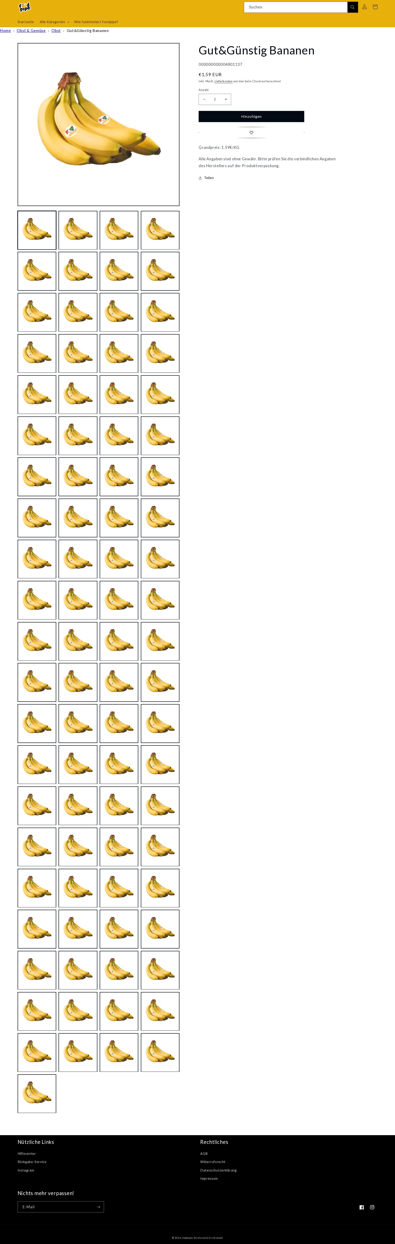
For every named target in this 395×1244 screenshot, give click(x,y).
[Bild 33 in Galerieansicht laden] (37, 559)
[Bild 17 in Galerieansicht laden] (37, 394)
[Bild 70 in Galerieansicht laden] (78, 929)
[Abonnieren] (98, 1206)
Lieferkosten (224, 81)
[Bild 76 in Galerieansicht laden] (160, 970)
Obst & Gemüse (31, 30)
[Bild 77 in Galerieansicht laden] (37, 1011)
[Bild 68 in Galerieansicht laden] (160, 888)
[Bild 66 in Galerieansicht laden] (78, 888)
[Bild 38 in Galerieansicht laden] (78, 600)
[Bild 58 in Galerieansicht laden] (78, 806)
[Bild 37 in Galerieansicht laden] (37, 600)
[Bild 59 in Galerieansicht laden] (119, 806)
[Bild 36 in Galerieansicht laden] (160, 559)
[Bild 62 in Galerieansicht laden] (78, 847)
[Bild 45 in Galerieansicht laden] (37, 682)
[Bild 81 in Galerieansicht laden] (37, 1052)
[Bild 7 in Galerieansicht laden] (119, 271)
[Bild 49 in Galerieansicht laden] (37, 723)
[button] (54, 22)
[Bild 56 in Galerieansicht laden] (160, 764)
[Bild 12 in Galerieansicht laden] (160, 312)
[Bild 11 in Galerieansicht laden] (119, 312)
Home (5, 30)
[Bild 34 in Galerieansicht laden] (78, 559)
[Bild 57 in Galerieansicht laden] (37, 806)
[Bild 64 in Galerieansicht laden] (160, 847)
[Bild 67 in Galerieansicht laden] (119, 888)
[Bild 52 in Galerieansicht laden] (160, 723)
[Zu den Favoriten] (251, 132)
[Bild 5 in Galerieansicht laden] (37, 271)
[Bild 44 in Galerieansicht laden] (160, 641)
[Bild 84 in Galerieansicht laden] (160, 1052)
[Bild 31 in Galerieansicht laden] (119, 518)
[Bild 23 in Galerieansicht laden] (119, 435)
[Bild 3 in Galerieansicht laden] (119, 230)
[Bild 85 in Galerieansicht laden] (37, 1093)
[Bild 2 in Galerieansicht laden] (78, 230)
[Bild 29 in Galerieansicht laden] (37, 518)
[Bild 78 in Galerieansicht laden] (78, 1011)
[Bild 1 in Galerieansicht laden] (37, 230)
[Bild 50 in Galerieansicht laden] (78, 723)
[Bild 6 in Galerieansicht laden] (78, 271)
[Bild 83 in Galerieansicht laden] (119, 1052)
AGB (204, 1153)
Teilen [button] (209, 178)
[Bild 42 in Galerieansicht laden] (78, 641)
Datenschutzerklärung (218, 1170)
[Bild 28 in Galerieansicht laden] (160, 477)
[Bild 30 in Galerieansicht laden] (78, 518)
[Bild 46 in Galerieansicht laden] (78, 682)
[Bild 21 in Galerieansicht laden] (37, 435)
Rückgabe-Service (32, 1162)
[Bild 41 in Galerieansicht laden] (37, 641)
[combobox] (301, 7)
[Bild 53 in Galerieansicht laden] (37, 764)
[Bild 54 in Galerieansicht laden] (78, 764)
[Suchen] (352, 7)
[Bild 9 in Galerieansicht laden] (37, 312)
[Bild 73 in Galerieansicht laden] (37, 970)
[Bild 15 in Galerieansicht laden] (119, 353)
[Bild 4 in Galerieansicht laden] (160, 230)
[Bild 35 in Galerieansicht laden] (119, 559)
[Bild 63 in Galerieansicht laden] (119, 847)
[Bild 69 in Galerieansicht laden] (37, 929)
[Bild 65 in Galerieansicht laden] (37, 888)
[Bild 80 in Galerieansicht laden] (160, 1011)
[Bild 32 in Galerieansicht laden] (160, 518)
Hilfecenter (27, 1153)
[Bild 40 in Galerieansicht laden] (160, 600)
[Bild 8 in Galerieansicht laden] (160, 271)
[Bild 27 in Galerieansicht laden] (119, 477)
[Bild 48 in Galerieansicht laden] (160, 682)
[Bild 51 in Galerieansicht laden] (119, 723)
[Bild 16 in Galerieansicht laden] (160, 353)
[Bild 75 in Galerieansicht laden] (119, 970)
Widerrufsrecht (213, 1162)
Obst (56, 30)
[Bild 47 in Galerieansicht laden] (119, 682)
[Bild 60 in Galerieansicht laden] (160, 806)
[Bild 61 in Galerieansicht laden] (37, 847)
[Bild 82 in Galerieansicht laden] (78, 1052)
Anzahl (204, 90)
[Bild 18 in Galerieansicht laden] (78, 394)
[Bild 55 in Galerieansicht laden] (119, 764)
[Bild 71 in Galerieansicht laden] (119, 929)
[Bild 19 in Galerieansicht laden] (119, 394)
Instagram (26, 1170)
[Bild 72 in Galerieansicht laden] (160, 929)
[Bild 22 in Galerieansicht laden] (78, 435)
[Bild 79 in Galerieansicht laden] (119, 1011)
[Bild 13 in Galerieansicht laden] (37, 353)
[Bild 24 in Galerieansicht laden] (160, 435)
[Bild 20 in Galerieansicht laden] (160, 394)
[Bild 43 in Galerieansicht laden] (119, 641)
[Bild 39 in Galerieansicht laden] (119, 600)
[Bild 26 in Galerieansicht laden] (78, 477)
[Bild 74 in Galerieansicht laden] (78, 970)
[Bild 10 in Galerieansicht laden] (78, 312)
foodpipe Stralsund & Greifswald (202, 1237)
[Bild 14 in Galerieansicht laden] (78, 353)
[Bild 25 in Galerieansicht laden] (37, 477)
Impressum (209, 1178)
